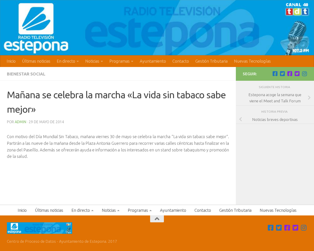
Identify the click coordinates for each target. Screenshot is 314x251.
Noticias (92, 61)
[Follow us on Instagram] (304, 73)
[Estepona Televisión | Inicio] (157, 27)
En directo (66, 61)
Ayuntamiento (153, 61)
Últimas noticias (36, 61)
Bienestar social (26, 74)
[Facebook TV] (275, 73)
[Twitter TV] (282, 73)
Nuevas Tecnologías (252, 61)
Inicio (11, 61)
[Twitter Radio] (297, 73)
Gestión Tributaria (211, 61)
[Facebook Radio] (289, 73)
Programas (119, 61)
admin (20, 122)
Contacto (180, 61)
